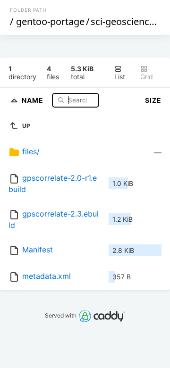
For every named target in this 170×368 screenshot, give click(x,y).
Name (33, 100)
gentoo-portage (50, 21)
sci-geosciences (125, 21)
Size (153, 100)
